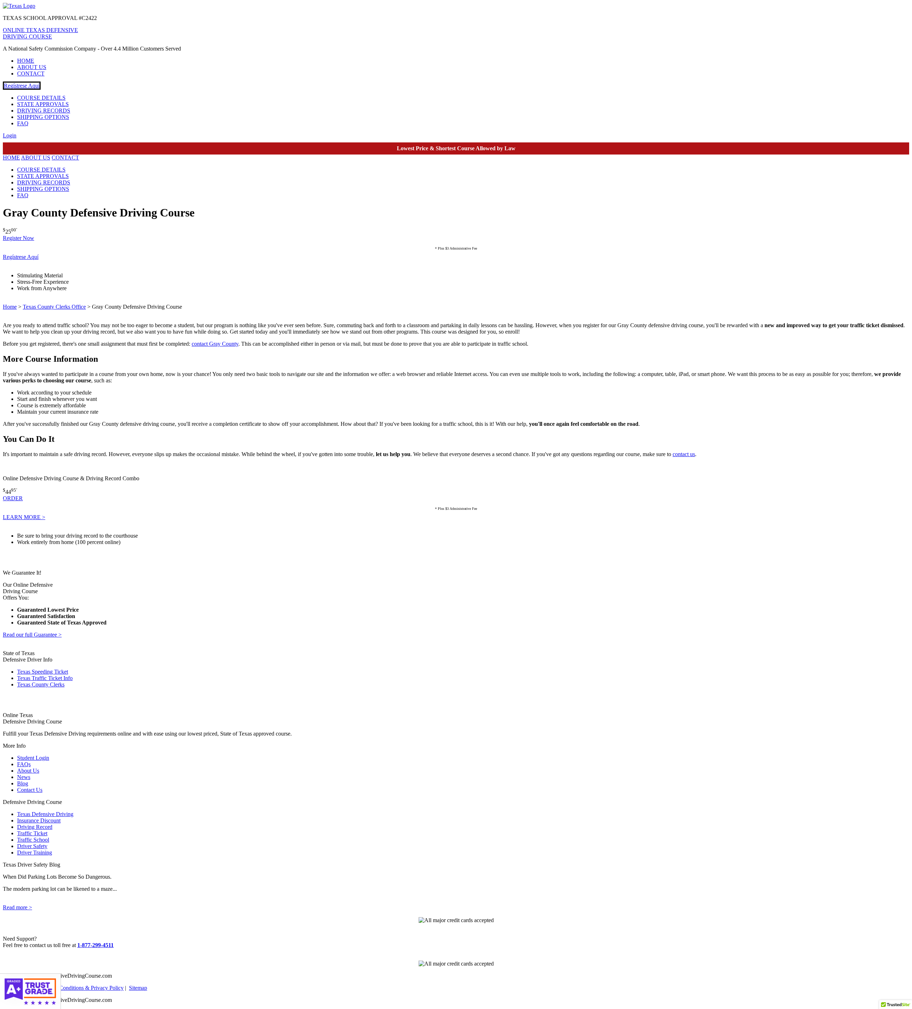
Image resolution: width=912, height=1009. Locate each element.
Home (10, 307)
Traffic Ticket (32, 833)
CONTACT (31, 73)
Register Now (18, 238)
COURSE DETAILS (41, 98)
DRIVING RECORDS (43, 111)
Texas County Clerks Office (54, 307)
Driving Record (34, 827)
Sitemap (138, 988)
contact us (684, 454)
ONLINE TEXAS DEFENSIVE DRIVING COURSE (40, 33)
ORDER (13, 498)
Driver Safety (32, 846)
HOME (25, 61)
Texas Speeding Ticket (42, 672)
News (23, 777)
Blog (22, 783)
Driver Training (34, 852)
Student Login (33, 758)
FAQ (22, 123)
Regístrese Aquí (22, 86)
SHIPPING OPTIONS (43, 117)
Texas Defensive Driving (45, 814)
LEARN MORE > (24, 517)
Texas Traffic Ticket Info (45, 678)
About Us (28, 771)
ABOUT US (31, 67)
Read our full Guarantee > (32, 635)
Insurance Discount (39, 820)
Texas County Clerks (40, 684)
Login (9, 135)
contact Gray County (215, 344)
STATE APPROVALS (43, 104)
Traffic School (33, 840)
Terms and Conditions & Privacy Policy (79, 988)
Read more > (17, 907)
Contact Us (29, 790)
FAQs (24, 764)
